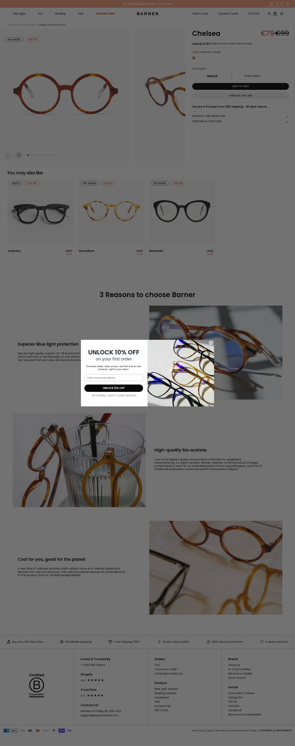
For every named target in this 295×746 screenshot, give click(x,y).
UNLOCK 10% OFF (114, 388)
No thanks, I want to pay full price (114, 395)
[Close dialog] (211, 343)
